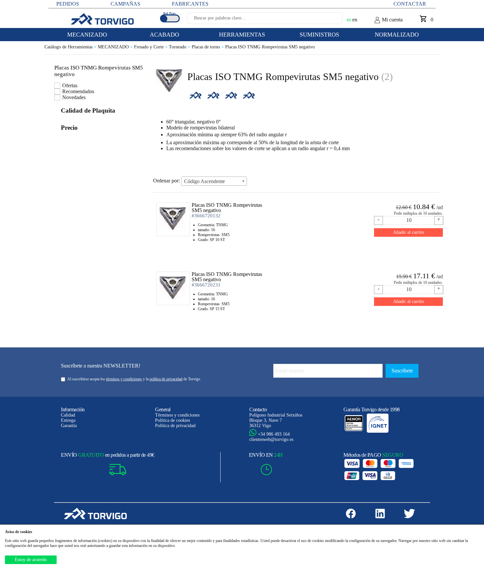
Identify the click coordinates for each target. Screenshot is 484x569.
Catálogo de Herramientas (71, 46)
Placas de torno (208, 46)
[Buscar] (329, 20)
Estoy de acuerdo (31, 559)
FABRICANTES (190, 4)
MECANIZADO (116, 46)
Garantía (69, 425)
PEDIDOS (67, 4)
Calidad (68, 415)
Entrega (68, 420)
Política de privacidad (175, 425)
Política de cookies (172, 420)
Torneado (180, 46)
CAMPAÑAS (125, 4)
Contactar (409, 4)
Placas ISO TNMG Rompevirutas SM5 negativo (270, 46)
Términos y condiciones (177, 415)
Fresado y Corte (151, 46)
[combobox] (214, 181)
